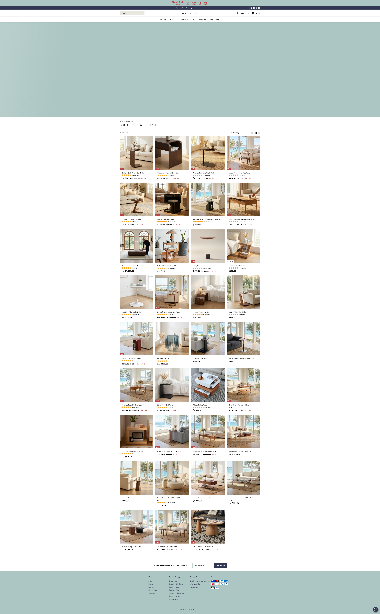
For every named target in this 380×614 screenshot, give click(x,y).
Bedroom (185, 19)
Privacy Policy (173, 599)
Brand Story (173, 581)
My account (194, 587)
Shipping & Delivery (176, 584)
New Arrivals (199, 19)
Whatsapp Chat (195, 584)
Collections (129, 121)
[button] (127, 175)
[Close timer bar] (378, 3)
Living (163, 19)
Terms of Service (174, 596)
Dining (173, 19)
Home (121, 121)
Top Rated (214, 19)
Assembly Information (176, 593)
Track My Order (174, 587)
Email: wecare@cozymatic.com (200, 581)
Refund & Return (174, 590)
